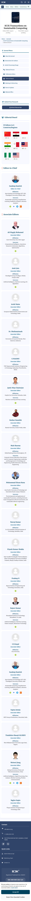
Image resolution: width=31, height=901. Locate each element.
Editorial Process (10, 69)
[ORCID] (10, 206)
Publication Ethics (10, 74)
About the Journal (10, 56)
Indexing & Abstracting (11, 83)
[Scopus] (20, 206)
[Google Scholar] (13, 206)
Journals (9, 39)
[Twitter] (3, 844)
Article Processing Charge (11, 65)
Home (7, 7)
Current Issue (23, 7)
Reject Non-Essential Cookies (15, 897)
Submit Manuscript (16, 107)
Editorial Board (10, 78)
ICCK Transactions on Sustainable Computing (15, 40)
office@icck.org (8, 829)
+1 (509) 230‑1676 (9, 834)
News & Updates (9, 87)
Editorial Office (9, 92)
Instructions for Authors (11, 60)
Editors (16, 7)
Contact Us (7, 862)
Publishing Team (8, 858)
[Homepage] (17, 206)
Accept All (15, 892)
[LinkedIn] (8, 844)
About (11, 7)
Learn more (14, 887)
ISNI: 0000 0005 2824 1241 (15, 880)
